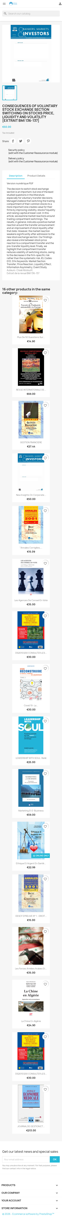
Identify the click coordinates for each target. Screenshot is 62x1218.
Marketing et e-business (31, 810)
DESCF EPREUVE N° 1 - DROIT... (31, 916)
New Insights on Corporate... (31, 494)
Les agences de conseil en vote (31, 600)
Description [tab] (15, 175)
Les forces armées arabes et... (31, 968)
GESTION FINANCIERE (31, 442)
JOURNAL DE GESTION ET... (31, 1126)
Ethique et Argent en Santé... (31, 863)
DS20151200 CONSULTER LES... (31, 652)
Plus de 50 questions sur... (31, 337)
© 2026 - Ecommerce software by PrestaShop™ (28, 1214)
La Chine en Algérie (31, 1021)
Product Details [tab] (36, 175)
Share (13, 141)
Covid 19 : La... (31, 705)
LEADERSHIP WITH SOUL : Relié (31, 758)
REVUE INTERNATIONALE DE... (31, 389)
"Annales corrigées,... (31, 547)
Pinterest (28, 141)
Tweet (21, 141)
